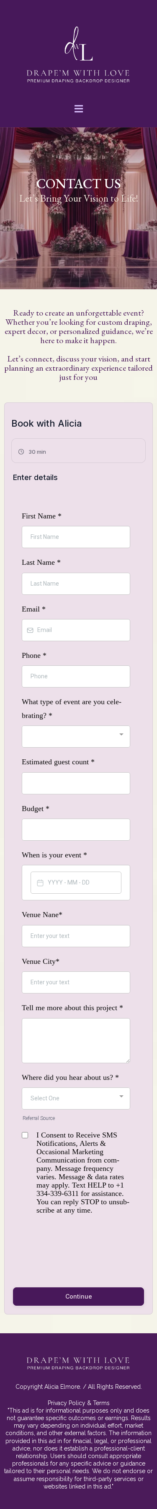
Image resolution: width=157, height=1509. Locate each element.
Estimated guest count (58, 762)
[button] (79, 110)
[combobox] (76, 736)
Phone (34, 655)
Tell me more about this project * (72, 1007)
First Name (42, 516)
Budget (35, 808)
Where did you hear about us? (70, 1077)
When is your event (54, 855)
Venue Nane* (42, 914)
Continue (78, 1296)
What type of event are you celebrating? (71, 708)
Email (34, 609)
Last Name (41, 562)
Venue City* (42, 961)
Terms (101, 1403)
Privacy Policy (66, 1403)
